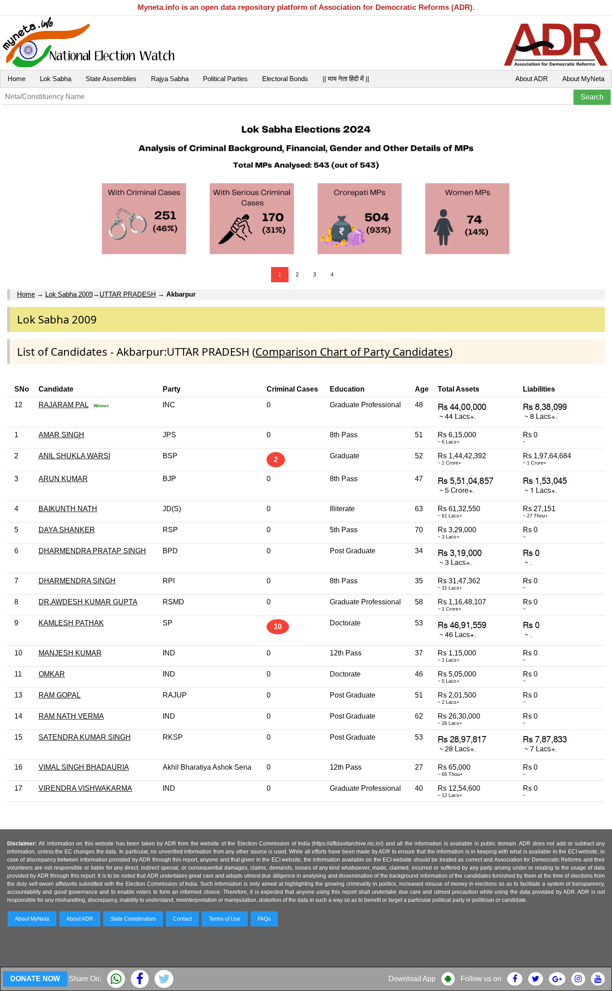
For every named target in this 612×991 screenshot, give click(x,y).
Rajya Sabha (170, 78)
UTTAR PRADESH (127, 294)
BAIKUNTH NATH (68, 509)
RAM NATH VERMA (71, 716)
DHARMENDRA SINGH (77, 581)
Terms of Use (225, 919)
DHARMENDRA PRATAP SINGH (92, 551)
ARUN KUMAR (63, 479)
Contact (182, 919)
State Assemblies (111, 78)
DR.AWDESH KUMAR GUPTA (88, 602)
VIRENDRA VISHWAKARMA (85, 788)
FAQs (264, 919)
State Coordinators (133, 919)
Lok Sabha (55, 78)
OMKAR (52, 674)
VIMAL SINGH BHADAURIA (84, 767)
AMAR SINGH (61, 435)
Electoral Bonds (285, 78)
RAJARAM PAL (64, 405)
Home (17, 78)
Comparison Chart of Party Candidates (352, 351)
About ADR (531, 78)
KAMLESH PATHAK (71, 623)
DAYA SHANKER (67, 530)
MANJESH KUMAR (70, 653)
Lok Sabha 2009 (69, 294)
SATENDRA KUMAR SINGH (85, 737)
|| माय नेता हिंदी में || (346, 78)
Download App (411, 978)
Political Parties (225, 78)
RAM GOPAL (60, 695)
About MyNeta (583, 78)
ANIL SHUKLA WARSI (74, 456)
